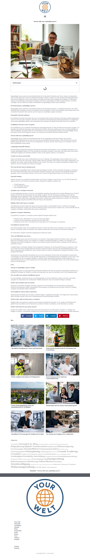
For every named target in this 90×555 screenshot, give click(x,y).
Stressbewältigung (20, 464)
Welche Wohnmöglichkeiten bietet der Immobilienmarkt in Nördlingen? (22, 406)
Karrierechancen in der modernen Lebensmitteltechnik (56, 377)
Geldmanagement (46, 451)
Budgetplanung (17, 446)
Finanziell (33, 471)
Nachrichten (18, 530)
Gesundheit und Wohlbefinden (29, 454)
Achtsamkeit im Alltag (28, 444)
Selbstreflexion (46, 461)
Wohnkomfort (65, 464)
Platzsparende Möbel (16, 459)
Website (16, 546)
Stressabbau (57, 461)
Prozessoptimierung (39, 459)
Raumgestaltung (55, 458)
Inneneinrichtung (50, 454)
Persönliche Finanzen (51, 456)
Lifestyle (16, 527)
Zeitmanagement (52, 467)
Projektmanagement (26, 459)
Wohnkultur (72, 464)
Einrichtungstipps (17, 449)
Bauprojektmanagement (62, 444)
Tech (15, 536)
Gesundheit (16, 454)
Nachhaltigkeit (17, 456)
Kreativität (58, 454)
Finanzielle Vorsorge (63, 449)
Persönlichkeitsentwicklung (67, 456)
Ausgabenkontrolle (52, 444)
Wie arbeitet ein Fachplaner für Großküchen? (60, 434)
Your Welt (17, 522)
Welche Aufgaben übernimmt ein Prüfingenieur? (25, 377)
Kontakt (16, 539)
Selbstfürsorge (32, 461)
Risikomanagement (18, 461)
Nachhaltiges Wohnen (66, 454)
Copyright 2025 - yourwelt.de (45, 553)
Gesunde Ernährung (68, 451)
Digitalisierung (52, 446)
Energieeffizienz (31, 449)
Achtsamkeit (14, 444)
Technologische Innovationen (36, 464)
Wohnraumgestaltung (23, 466)
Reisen (16, 534)
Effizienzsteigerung (65, 446)
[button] (45, 16)
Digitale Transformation (36, 446)
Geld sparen (54, 451)
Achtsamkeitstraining (43, 444)
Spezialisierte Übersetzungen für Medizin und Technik (27, 434)
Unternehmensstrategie (47, 464)
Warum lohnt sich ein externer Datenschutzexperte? (61, 405)
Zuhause (16, 537)
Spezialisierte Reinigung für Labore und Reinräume (26, 348)
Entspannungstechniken (49, 449)
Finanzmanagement (18, 451)
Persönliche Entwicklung (34, 456)
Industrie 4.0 (41, 454)
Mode (16, 529)
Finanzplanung (32, 451)
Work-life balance (41, 467)
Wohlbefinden (56, 464)
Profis (16, 532)
